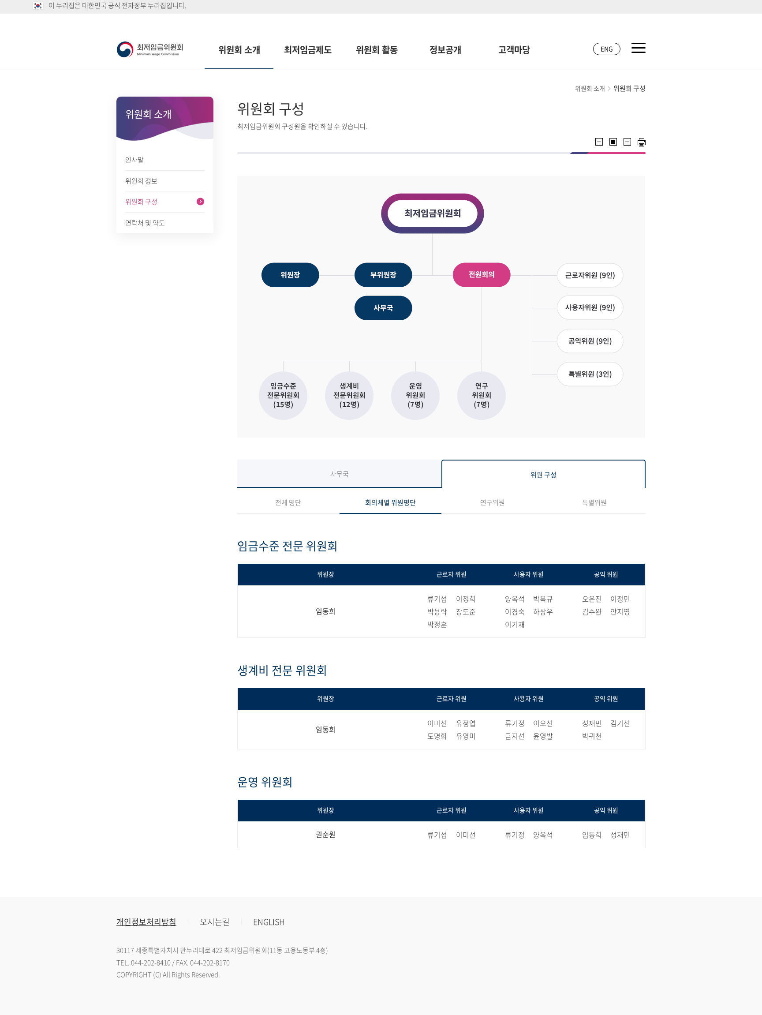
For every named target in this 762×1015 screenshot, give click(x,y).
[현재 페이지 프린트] (642, 142)
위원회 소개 (239, 49)
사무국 (339, 474)
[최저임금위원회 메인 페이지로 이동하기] (149, 49)
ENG (607, 48)
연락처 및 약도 (145, 223)
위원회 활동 (377, 49)
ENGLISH (269, 922)
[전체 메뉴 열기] (638, 48)
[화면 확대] (599, 142)
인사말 (134, 160)
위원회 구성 (141, 201)
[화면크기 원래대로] (613, 142)
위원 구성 (543, 474)
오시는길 (215, 922)
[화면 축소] (627, 142)
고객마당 (514, 49)
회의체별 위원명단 (390, 502)
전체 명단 (288, 502)
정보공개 (445, 49)
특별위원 (594, 502)
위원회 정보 (141, 181)
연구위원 (492, 502)
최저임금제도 (308, 49)
